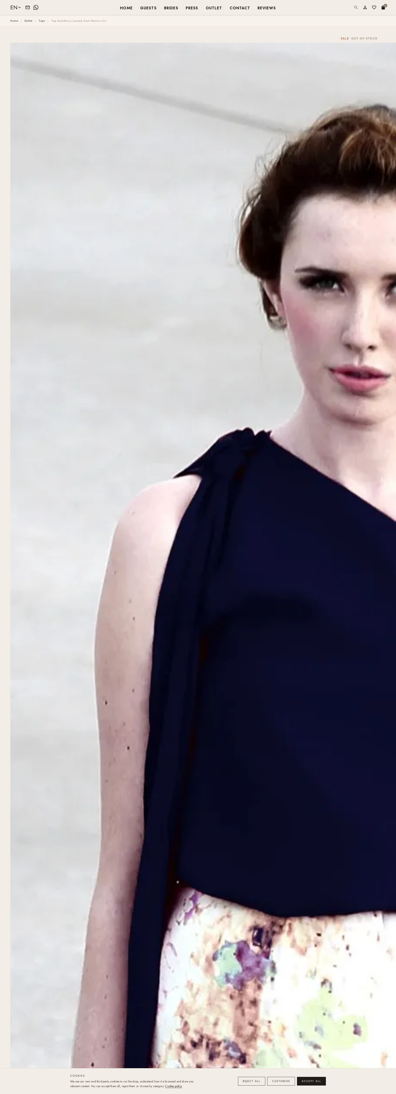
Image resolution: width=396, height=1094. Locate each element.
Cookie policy (173, 1086)
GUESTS (148, 7)
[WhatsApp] (35, 7)
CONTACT (240, 7)
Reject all (252, 1081)
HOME (126, 7)
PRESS (192, 7)
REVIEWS (267, 7)
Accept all (311, 1081)
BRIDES (171, 7)
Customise (281, 1081)
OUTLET (214, 7)
